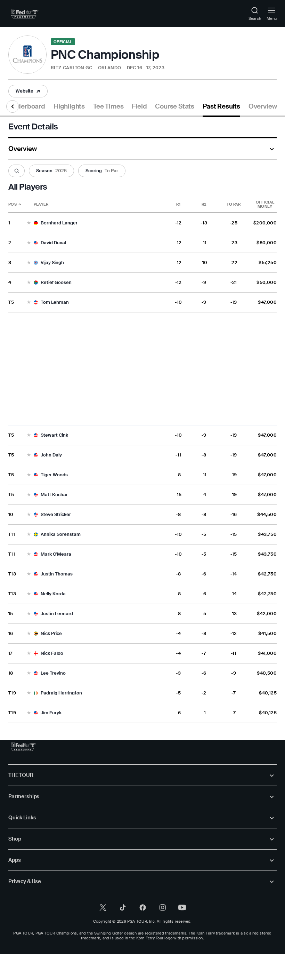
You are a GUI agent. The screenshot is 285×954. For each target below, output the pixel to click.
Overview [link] (263, 106)
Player (41, 204)
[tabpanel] (142, 420)
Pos (12, 204)
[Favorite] (29, 223)
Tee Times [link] (108, 106)
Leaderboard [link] (25, 106)
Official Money (265, 204)
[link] (24, 13)
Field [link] (139, 106)
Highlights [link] (69, 106)
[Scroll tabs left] (12, 106)
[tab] (25, 109)
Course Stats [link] (174, 106)
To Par (234, 204)
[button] (28, 91)
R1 (178, 204)
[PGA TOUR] (23, 747)
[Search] (16, 171)
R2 (204, 204)
